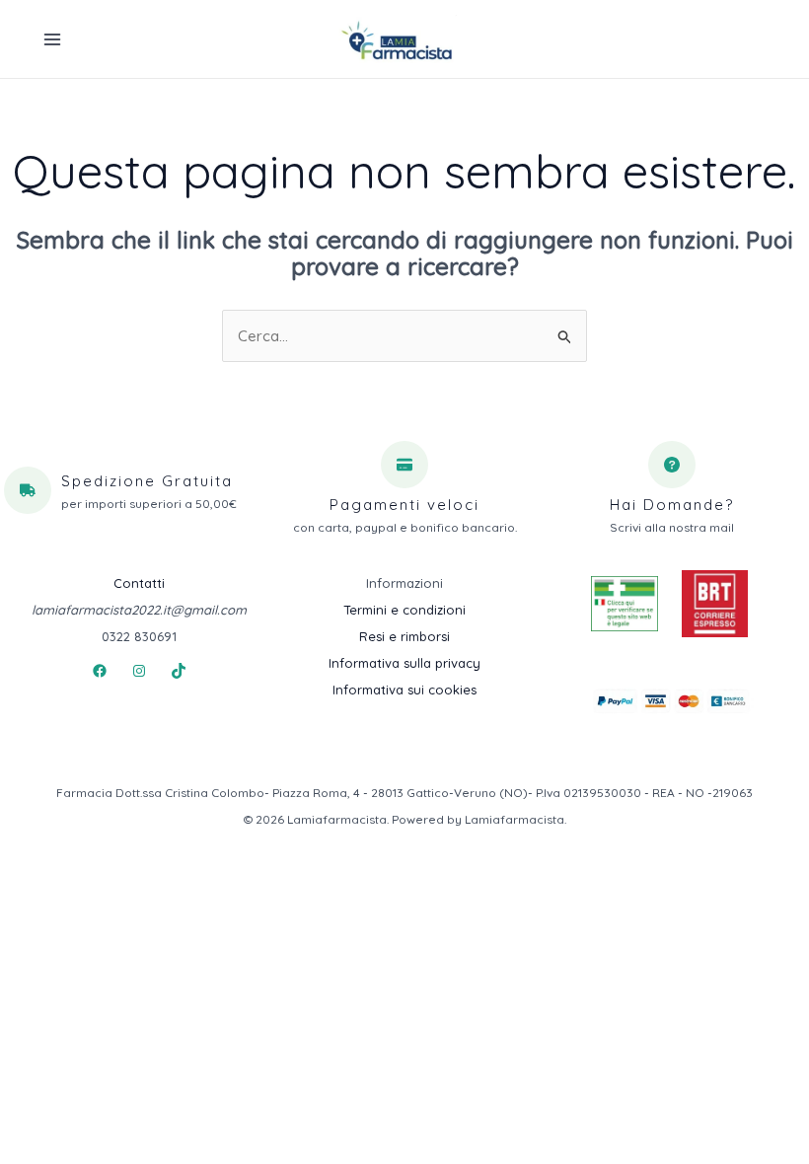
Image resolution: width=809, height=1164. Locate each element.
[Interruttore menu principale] (52, 39)
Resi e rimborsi (404, 636)
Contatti (139, 583)
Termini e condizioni (404, 610)
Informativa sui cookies (404, 689)
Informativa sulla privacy (404, 663)
